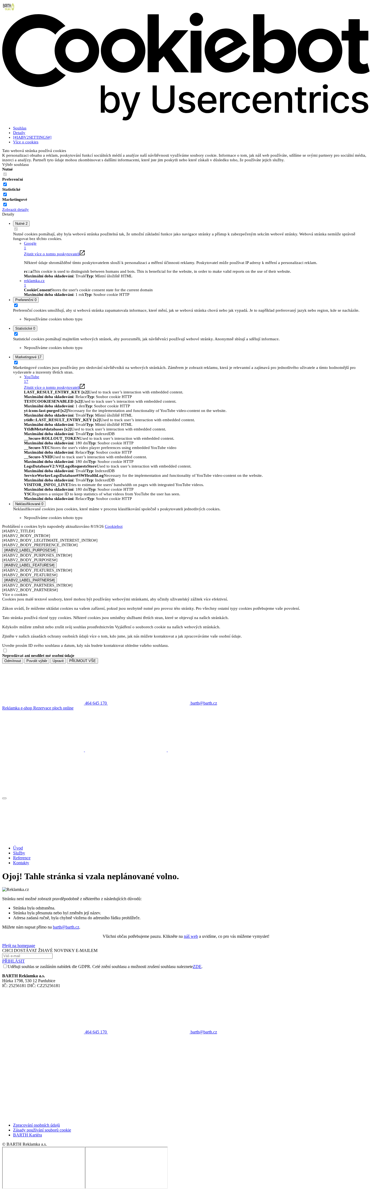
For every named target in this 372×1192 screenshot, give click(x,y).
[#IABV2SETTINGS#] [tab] (32, 137)
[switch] (5, 184)
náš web (191, 936)
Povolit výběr (36, 661)
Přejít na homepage (18, 945)
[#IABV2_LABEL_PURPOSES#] (30, 550)
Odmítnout (12, 661)
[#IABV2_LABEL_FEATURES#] (29, 565)
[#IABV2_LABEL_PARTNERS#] (29, 580)
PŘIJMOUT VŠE (82, 661)
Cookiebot (114, 526)
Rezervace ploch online (53, 708)
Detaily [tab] (19, 133)
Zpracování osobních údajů (36, 1125)
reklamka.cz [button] (34, 282)
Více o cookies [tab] (25, 142)
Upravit (58, 661)
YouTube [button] (31, 379)
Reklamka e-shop (17, 708)
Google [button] (30, 245)
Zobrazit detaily (15, 209)
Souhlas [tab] (19, 128)
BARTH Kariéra (27, 1135)
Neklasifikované (29, 504)
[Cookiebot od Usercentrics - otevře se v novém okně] (186, 119)
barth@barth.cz (66, 927)
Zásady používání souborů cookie (42, 1130)
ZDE (197, 966)
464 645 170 (96, 1032)
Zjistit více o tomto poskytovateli (52, 254)
